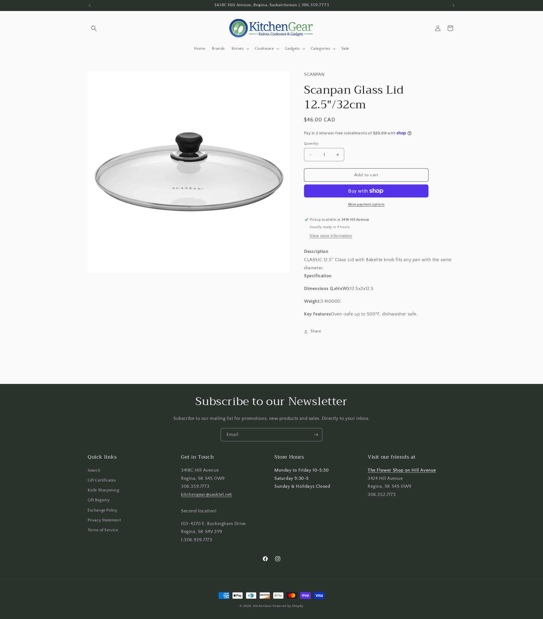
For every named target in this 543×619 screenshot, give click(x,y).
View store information (331, 236)
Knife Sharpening (103, 490)
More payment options (366, 204)
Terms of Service (103, 530)
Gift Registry (99, 500)
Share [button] (316, 331)
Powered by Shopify (288, 606)
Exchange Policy (102, 510)
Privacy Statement (104, 520)
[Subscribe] (316, 434)
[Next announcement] (453, 5)
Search (94, 470)
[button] (94, 28)
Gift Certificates (102, 480)
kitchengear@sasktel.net (206, 494)
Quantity (311, 143)
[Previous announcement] (89, 5)
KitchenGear (262, 606)
